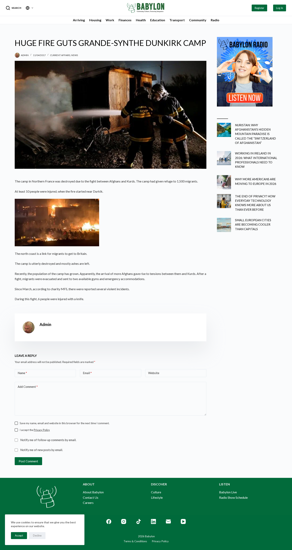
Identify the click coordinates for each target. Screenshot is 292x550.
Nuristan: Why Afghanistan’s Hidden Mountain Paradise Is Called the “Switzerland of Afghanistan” (255, 134)
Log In (279, 8)
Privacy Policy (42, 430)
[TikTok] (138, 521)
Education (157, 20)
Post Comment (28, 461)
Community (197, 20)
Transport (177, 20)
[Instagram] (123, 521)
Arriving (79, 20)
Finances (125, 20)
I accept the (35, 430)
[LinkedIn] (153, 521)
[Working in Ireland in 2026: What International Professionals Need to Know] (224, 158)
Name (22, 373)
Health (141, 20)
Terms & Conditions (135, 541)
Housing (95, 20)
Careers (88, 502)
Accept (19, 535)
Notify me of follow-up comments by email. (48, 440)
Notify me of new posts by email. (41, 450)
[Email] (168, 521)
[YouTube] (183, 521)
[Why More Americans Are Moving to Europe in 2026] (224, 182)
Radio (215, 20)
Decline (37, 535)
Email (87, 373)
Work (110, 20)
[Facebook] (108, 521)
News (74, 55)
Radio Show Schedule (233, 497)
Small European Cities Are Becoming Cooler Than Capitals (253, 224)
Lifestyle (157, 497)
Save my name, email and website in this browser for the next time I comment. (64, 423)
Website (153, 373)
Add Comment (28, 386)
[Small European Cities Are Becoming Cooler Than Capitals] (224, 225)
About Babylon (93, 492)
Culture (156, 492)
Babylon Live (228, 492)
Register (259, 8)
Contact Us (90, 497)
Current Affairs (60, 55)
